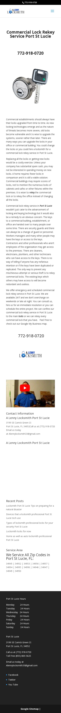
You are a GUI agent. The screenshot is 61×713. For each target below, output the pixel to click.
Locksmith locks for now (18, 531)
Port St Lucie (46, 205)
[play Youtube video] (24, 388)
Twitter (11, 679)
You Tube (13, 684)
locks (20, 316)
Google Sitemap (30, 708)
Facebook (13, 674)
